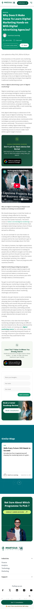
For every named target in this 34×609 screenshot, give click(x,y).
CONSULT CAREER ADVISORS (15, 512)
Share (25, 45)
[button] (19, 483)
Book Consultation (12, 410)
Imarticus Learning (14, 35)
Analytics (5, 565)
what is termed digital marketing (18, 222)
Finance (4, 562)
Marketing (5, 571)
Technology (6, 568)
